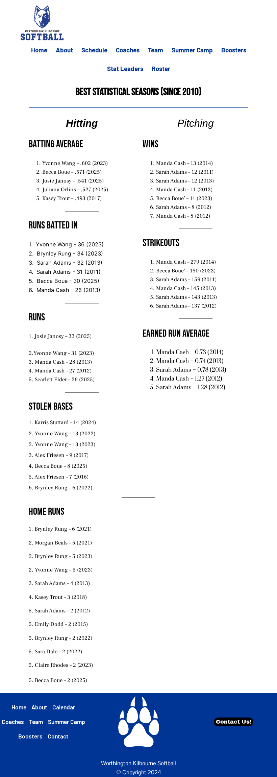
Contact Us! (233, 722)
